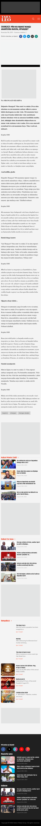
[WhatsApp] (36, 36)
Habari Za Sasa (7, 539)
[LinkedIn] (28, 36)
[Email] (32, 36)
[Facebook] (20, 36)
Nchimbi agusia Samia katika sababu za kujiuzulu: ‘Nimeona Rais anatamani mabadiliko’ (28, 759)
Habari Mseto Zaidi (9, 457)
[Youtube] (21, 749)
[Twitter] (9, 749)
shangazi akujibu (24, 413)
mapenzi (5, 413)
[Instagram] (27, 749)
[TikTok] (15, 749)
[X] (24, 36)
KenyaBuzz (5, 621)
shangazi (13, 413)
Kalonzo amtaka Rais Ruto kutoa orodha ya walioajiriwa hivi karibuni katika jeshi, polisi (28, 808)
